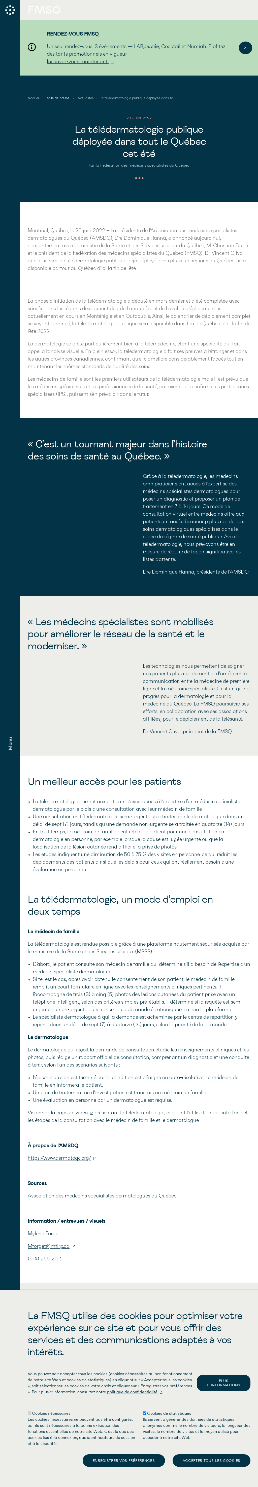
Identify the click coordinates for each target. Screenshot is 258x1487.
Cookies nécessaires (51, 1413)
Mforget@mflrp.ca (49, 1246)
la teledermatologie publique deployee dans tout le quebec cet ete (152, 98)
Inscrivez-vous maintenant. (78, 61)
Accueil (34, 98)
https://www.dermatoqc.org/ (59, 1158)
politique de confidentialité (132, 1392)
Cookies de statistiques (169, 1413)
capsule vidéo (72, 1112)
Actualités (85, 98)
